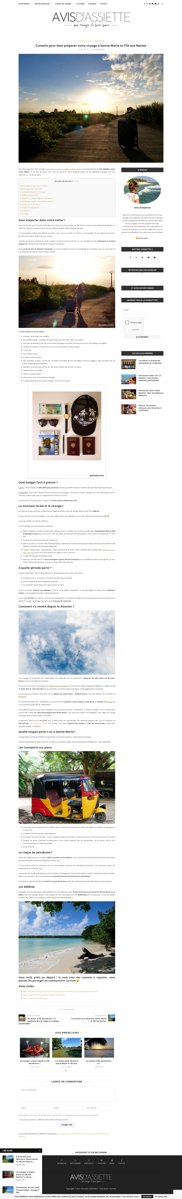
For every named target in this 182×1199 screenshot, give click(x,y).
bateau (109, 702)
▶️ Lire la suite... (142, 238)
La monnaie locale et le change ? (33, 192)
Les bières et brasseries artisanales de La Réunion (150, 361)
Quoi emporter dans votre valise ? (34, 185)
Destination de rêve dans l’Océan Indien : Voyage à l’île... (28, 1190)
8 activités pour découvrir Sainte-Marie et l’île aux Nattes (27, 1159)
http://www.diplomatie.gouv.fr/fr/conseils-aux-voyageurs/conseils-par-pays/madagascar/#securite (60, 991)
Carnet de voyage (63, 3)
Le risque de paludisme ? (30, 207)
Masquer (75, 181)
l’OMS (41, 868)
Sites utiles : (25, 213)
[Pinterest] (149, 3)
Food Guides (24, 3)
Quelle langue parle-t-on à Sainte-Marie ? (37, 201)
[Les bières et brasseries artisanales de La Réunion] (128, 364)
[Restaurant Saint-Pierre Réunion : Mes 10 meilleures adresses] (128, 394)
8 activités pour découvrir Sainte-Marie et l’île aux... (66, 1062)
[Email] (155, 3)
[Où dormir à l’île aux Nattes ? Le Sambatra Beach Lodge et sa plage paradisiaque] (99, 1048)
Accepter (147, 1196)
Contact (103, 3)
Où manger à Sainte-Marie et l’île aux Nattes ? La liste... (25, 1174)
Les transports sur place (30, 204)
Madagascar (99, 41)
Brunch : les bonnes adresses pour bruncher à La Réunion (150, 407)
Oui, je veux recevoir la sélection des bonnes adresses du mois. (44, 1120)
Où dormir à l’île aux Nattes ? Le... (99, 1062)
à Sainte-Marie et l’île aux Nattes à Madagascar (62, 169)
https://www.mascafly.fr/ (38, 723)
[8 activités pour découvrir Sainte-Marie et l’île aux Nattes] (67, 1048)
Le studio (80, 3)
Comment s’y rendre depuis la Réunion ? (36, 198)
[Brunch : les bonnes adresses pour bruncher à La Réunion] (128, 409)
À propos (92, 3)
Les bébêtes (25, 210)
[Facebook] (144, 3)
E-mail (127, 310)
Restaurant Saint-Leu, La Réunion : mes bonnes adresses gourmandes (150, 378)
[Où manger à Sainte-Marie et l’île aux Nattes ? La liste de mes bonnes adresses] (35, 1048)
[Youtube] (152, 3)
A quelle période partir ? (30, 195)
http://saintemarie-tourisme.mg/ (35, 998)
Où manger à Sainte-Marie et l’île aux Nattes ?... (35, 1062)
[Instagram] (147, 3)
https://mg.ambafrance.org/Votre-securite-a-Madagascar (44, 995)
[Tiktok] (158, 3)
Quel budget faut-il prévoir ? (31, 189)
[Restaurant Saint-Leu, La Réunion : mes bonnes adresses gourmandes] (128, 379)
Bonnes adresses (42, 3)
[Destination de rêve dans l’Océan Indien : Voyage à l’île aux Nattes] (8, 1190)
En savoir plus (161, 1196)
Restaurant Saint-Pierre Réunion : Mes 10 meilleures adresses (151, 392)
